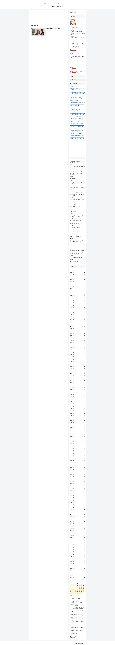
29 (79, 593)
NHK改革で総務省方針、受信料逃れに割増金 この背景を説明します (77, 167)
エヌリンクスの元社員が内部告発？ (76, 257)
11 (70, 590)
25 (70, 593)
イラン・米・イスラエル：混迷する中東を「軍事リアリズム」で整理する (77, 183)
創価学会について (73, 246)
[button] (84, 12)
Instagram (71, 54)
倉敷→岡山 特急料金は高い (75, 261)
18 (70, 591)
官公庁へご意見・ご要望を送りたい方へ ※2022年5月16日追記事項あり (77, 235)
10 (83, 588)
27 (75, 593)
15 (79, 590)
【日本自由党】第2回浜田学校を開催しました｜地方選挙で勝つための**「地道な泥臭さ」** (77, 94)
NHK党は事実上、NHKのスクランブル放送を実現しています (77, 162)
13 (75, 590)
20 (75, 591)
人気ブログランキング (74, 59)
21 (77, 591)
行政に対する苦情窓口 (74, 178)
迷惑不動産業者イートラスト (75, 227)
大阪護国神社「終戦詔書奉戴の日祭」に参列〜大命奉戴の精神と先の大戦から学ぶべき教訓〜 (77, 132)
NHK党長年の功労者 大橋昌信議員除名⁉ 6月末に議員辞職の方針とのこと (77, 211)
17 (83, 590)
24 (83, 591)
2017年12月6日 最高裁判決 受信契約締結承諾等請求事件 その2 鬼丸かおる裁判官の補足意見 (77, 194)
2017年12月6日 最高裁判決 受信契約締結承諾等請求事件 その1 (77, 188)
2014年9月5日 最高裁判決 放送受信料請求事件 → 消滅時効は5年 (77, 200)
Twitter (71, 51)
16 (81, 590)
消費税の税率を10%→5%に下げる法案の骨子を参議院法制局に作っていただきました (77, 242)
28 (77, 593)
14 (77, 590)
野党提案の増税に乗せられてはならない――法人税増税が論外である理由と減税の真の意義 (77, 88)
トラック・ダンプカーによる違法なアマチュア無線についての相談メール (77, 216)
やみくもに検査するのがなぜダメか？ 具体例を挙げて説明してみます (77, 205)
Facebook (71, 53)
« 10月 (71, 595)
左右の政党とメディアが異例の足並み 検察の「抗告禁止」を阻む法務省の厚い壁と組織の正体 (77, 173)
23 (81, 591)
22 (79, 591)
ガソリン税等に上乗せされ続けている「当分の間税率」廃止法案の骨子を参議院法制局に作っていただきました (77, 222)
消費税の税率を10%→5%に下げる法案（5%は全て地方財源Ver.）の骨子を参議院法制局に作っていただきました (77, 252)
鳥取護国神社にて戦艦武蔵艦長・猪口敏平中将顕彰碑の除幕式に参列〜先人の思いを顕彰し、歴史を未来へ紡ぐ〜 (77, 137)
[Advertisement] (49, 18)
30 (81, 593)
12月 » (74, 595)
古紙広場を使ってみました (75, 231)
